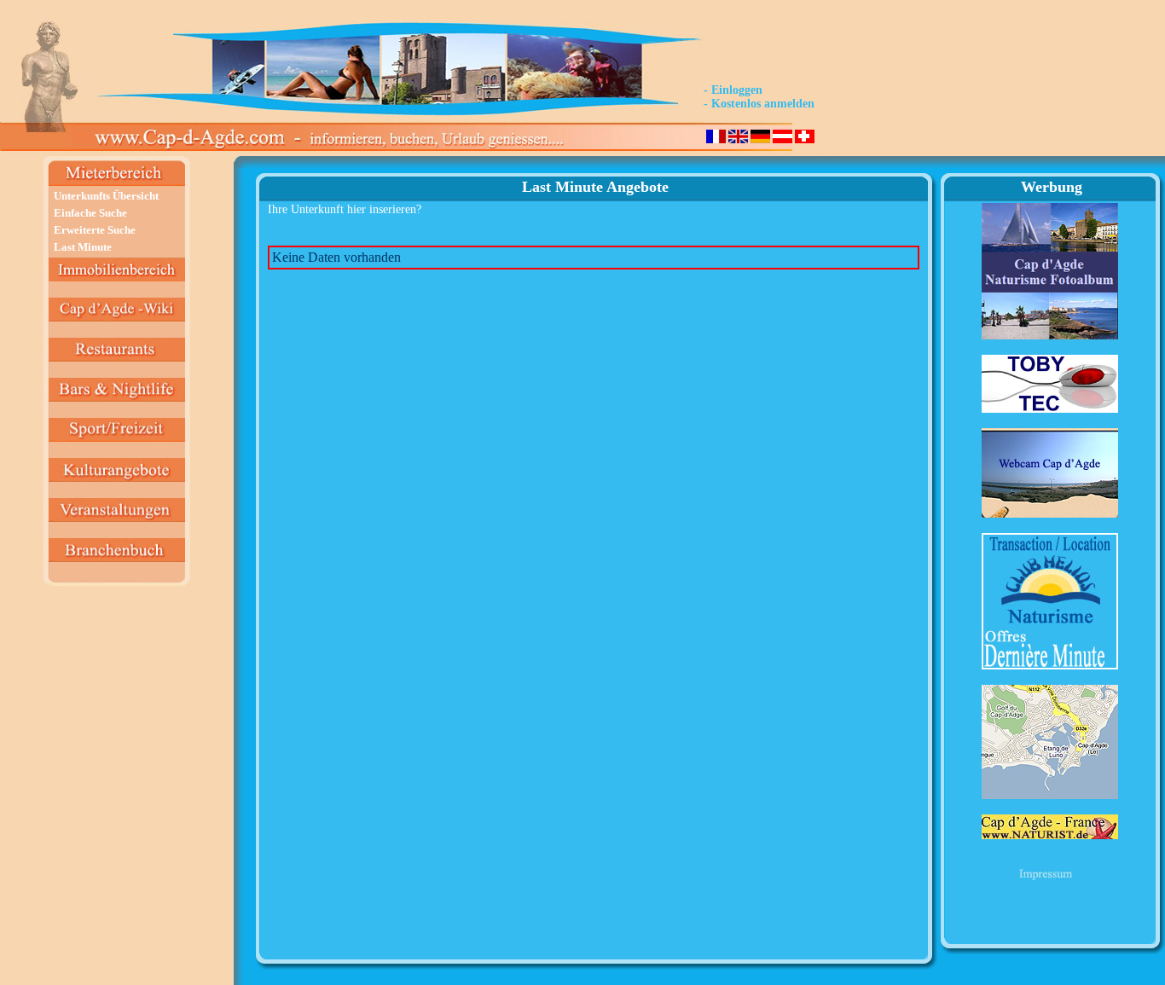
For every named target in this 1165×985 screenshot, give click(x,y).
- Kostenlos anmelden (759, 103)
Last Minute (83, 246)
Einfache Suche (90, 212)
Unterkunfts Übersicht (106, 195)
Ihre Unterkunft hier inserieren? (344, 209)
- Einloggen (733, 90)
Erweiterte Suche (95, 229)
